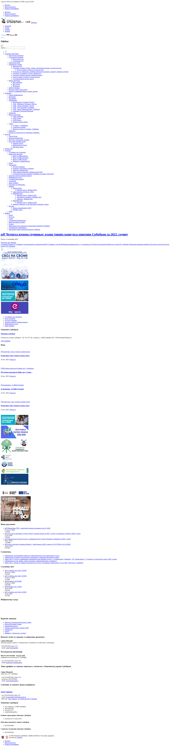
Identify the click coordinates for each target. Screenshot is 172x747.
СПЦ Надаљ (17, 120)
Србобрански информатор (18, 228)
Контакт (7, 5)
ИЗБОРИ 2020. (18, 201)
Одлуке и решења (19, 167)
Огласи (11, 224)
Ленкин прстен (18, 143)
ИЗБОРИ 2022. (18, 193)
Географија (12, 98)
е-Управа (8, 150)
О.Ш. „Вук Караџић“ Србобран (23, 107)
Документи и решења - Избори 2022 (29, 197)
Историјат (12, 97)
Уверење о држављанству (21, 161)
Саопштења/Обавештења (17, 220)
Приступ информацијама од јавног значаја (23, 91)
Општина (8, 93)
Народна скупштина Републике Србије (18, 622)
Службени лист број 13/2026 (16, 570)
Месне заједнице (14, 80)
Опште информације (16, 95)
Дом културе (13, 136)
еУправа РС (9, 629)
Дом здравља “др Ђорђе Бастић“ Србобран (22, 699)
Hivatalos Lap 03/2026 (14, 581)
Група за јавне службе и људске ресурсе (30, 70)
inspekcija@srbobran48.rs (14, 662)
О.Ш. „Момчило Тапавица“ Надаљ (25, 104)
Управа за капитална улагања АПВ (17, 628)
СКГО (7, 631)
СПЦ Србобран (18, 116)
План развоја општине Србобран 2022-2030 (27, 172)
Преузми (8, 242)
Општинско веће (14, 63)
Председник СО (18, 59)
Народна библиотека (16, 138)
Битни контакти (10, 7)
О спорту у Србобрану (20, 125)
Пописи (11, 206)
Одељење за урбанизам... (17, 184)
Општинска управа (15, 64)
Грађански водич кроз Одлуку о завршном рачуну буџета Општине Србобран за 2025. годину (39, 539)
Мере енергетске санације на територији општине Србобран (29, 226)
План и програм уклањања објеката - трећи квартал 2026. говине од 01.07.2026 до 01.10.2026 (38, 544)
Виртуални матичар (15, 154)
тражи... (3, 48)
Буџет (11, 163)
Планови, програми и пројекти (23, 168)
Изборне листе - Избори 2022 (27, 195)
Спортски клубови (19, 127)
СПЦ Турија (17, 118)
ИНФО (7, 213)
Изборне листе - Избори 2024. (27, 190)
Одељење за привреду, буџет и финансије (27, 73)
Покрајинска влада (11, 626)
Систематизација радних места (23, 79)
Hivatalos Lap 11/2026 (14, 587)
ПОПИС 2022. (18, 210)
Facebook (8, 26)
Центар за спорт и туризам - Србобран (26, 129)
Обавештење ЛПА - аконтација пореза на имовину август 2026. (28, 528)
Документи (12, 165)
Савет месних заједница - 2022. (23, 192)
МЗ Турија (16, 84)
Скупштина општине (16, 57)
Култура (7, 134)
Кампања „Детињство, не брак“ (15, 633)
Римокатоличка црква (20, 122)
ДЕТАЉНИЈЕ (5, 341)
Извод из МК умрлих (20, 159)
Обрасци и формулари (20, 170)
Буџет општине (10, 318)
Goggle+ (7, 29)
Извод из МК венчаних (21, 158)
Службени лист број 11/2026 (16, 592)
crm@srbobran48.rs (12, 648)
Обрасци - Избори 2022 (25, 199)
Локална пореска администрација (20, 176)
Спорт (11, 124)
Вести (11, 215)
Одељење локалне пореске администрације (27, 75)
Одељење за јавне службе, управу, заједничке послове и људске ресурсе (37, 68)
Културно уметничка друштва (19, 140)
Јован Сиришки (6, 692)
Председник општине (16, 55)
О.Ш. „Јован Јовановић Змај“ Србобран (26, 109)
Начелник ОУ (17, 66)
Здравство (12, 113)
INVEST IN (9, 149)
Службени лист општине (17, 152)
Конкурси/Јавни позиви (17, 222)
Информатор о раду (15, 177)
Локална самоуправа (12, 54)
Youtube (7, 31)
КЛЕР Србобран (14, 88)
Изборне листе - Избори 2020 (27, 202)
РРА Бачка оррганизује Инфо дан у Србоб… (16, 372)
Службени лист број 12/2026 (16, 576)
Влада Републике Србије (13, 624)
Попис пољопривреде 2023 (22, 208)
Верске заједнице (15, 115)
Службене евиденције (16, 179)
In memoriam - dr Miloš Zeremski (12, 389)
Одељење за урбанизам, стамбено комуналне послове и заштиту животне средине (40, 72)
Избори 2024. (17, 188)
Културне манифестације (17, 141)
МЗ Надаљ (16, 86)
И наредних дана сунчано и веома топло (15, 356)
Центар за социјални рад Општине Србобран (24, 132)
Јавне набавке (13, 183)
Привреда (12, 131)
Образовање (13, 100)
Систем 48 (12, 181)
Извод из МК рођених (20, 156)
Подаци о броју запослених (18, 89)
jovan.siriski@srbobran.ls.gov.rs (16, 697)
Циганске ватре (18, 147)
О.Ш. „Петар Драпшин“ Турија (23, 106)
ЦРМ (10, 211)
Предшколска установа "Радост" (24, 102)
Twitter (7, 28)
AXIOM (19, 737)
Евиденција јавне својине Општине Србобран (24, 229)
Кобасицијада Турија (20, 145)
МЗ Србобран (17, 82)
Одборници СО (18, 61)
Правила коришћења (12, 8)
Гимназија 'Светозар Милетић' (23, 111)
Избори (11, 186)
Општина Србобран (8, 334)
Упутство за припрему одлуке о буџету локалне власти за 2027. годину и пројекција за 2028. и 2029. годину (44, 533)
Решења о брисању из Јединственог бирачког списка (31, 204)
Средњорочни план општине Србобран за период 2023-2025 (33, 174)
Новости (13, 359)
